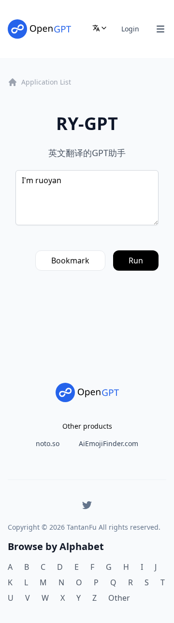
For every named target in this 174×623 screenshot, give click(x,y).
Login (130, 28)
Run (136, 260)
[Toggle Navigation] (160, 29)
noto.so (47, 443)
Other (119, 598)
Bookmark (70, 260)
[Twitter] (87, 505)
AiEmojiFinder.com (108, 443)
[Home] (39, 29)
